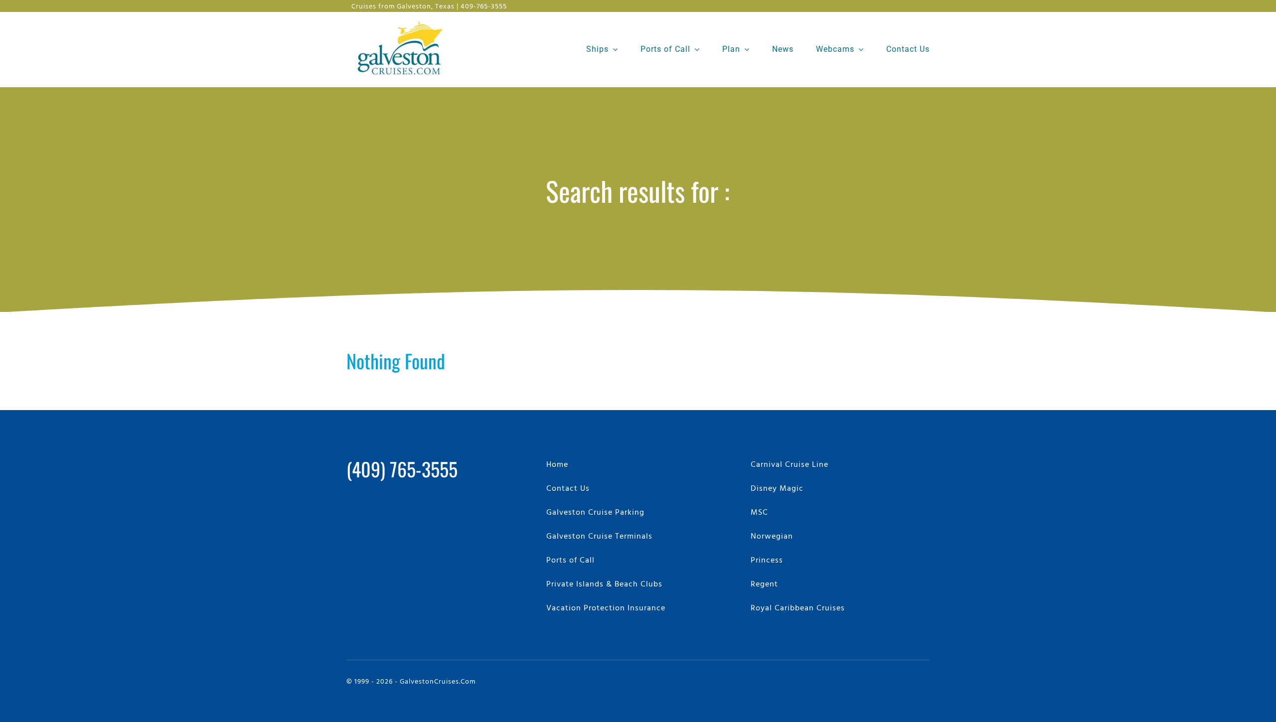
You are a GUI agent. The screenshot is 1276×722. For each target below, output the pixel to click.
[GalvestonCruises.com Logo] (402, 20)
